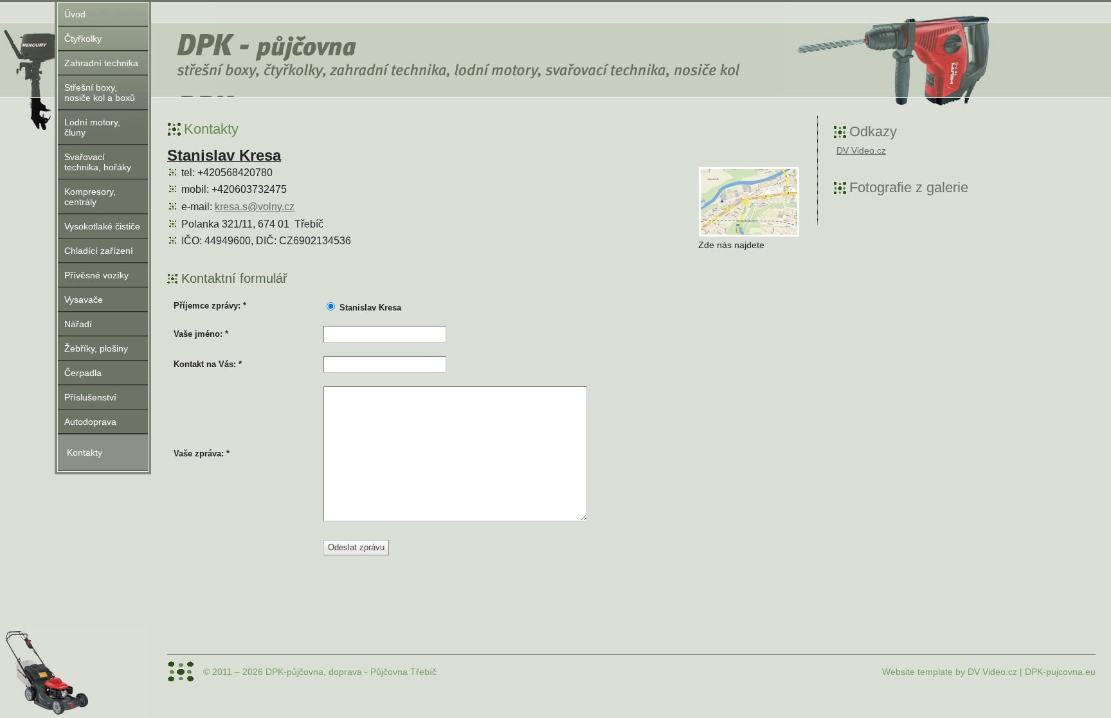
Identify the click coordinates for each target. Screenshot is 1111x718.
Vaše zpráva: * (202, 453)
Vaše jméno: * (201, 334)
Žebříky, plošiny (96, 348)
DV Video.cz (861, 150)
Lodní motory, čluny (92, 127)
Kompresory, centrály (90, 196)
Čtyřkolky (83, 38)
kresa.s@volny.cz (254, 206)
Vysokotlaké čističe (102, 226)
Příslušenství (90, 397)
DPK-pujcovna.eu (1060, 672)
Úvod (75, 14)
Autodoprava (90, 422)
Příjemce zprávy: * (210, 305)
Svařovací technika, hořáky (97, 162)
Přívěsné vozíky (96, 275)
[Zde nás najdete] (749, 201)
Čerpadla (83, 373)
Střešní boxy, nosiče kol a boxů (99, 92)
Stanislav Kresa (370, 307)
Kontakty (84, 452)
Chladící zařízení (98, 251)
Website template (917, 672)
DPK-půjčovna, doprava (263, 51)
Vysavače (83, 299)
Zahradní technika (101, 63)
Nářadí (78, 324)
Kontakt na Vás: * (208, 364)
